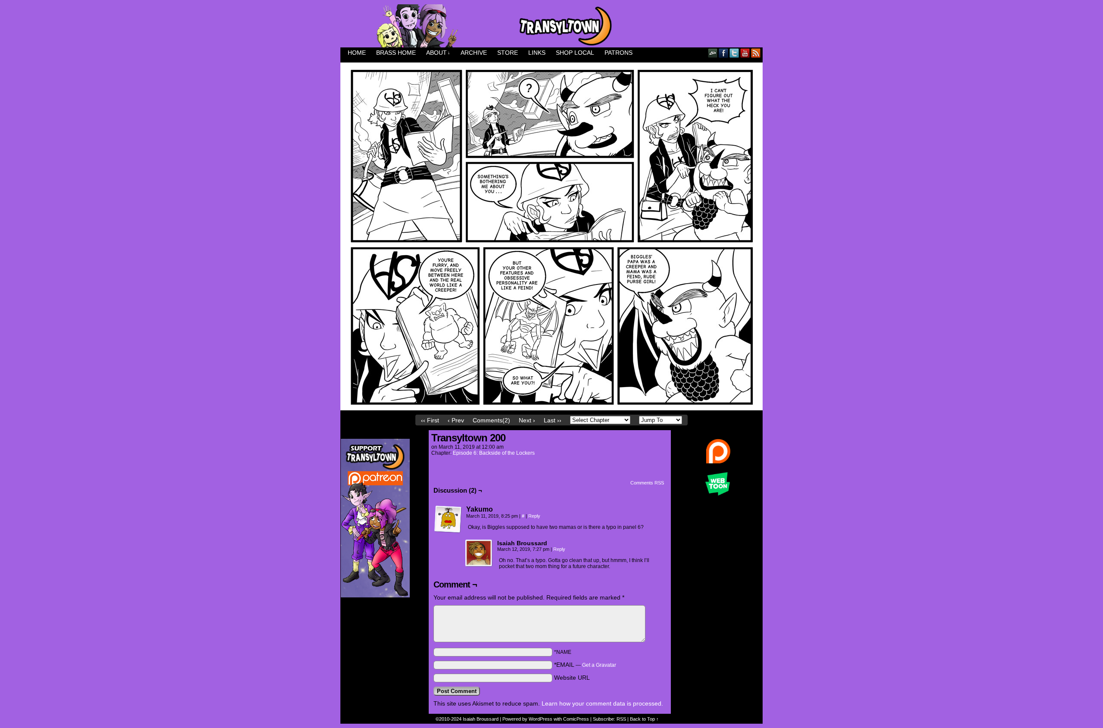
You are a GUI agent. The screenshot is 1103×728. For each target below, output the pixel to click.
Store (507, 52)
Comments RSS (647, 482)
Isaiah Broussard (481, 719)
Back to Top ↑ (644, 719)
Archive (474, 52)
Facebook (723, 52)
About (438, 52)
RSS (756, 52)
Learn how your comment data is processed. (602, 703)
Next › (527, 420)
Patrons (618, 52)
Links (536, 52)
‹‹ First (430, 420)
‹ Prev (456, 420)
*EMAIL (585, 664)
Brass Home (396, 52)
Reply (534, 516)
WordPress (540, 719)
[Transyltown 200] (551, 408)
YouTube (745, 52)
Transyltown (551, 25)
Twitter (734, 52)
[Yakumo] (448, 519)
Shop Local (575, 52)
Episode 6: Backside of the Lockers (494, 453)
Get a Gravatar (599, 665)
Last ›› (552, 420)
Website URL (572, 677)
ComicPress (576, 719)
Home (357, 52)
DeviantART (712, 52)
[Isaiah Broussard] (479, 553)
